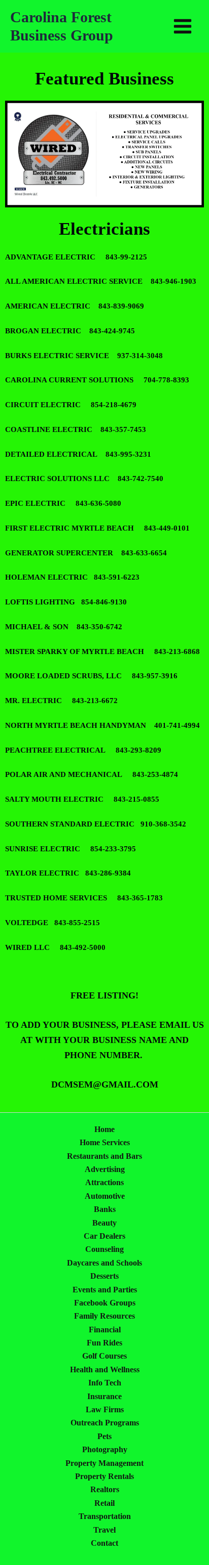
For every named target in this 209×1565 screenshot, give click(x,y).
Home (104, 1129)
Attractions (104, 1182)
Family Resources (104, 1316)
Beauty (104, 1223)
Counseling (104, 1249)
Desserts (104, 1276)
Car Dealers (104, 1236)
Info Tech (104, 1382)
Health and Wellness (105, 1369)
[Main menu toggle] (182, 26)
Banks (105, 1209)
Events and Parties (105, 1289)
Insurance (104, 1396)
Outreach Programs (105, 1422)
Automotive (105, 1196)
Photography (104, 1449)
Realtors (104, 1489)
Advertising (105, 1169)
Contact (104, 1543)
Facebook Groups (104, 1302)
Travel (104, 1530)
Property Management (104, 1463)
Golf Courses (104, 1356)
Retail (104, 1503)
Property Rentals (104, 1476)
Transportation (105, 1516)
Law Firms (105, 1409)
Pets (104, 1436)
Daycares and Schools (104, 1262)
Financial (105, 1329)
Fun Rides (104, 1342)
